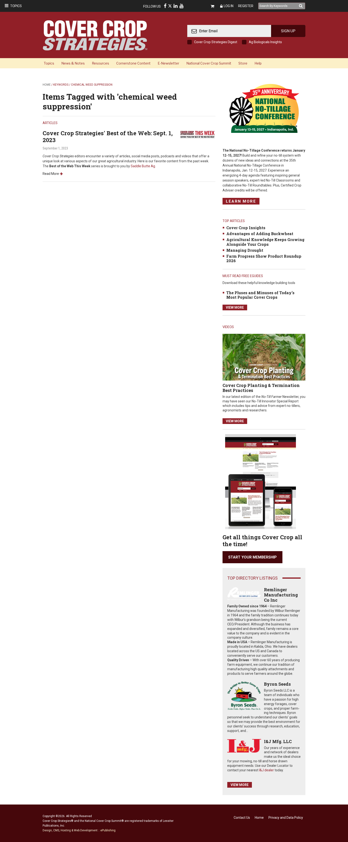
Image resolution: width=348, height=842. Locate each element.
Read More (51, 174)
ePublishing (108, 830)
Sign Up (288, 31)
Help (258, 63)
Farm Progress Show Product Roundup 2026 (263, 258)
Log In (228, 6)
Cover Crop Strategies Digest (215, 42)
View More (235, 307)
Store (242, 63)
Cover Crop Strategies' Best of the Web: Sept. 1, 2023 (108, 136)
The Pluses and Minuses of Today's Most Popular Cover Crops (260, 295)
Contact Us (242, 817)
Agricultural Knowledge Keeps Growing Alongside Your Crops (265, 242)
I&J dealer (266, 770)
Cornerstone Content (133, 63)
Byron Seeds (277, 684)
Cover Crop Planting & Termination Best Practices (261, 387)
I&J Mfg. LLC (278, 741)
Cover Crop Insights (245, 227)
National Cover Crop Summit (208, 63)
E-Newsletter (168, 63)
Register (245, 6)
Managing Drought (244, 250)
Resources (100, 63)
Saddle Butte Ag (143, 166)
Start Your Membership (252, 557)
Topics (16, 6)
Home (47, 84)
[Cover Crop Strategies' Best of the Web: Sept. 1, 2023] (197, 134)
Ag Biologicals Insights (265, 42)
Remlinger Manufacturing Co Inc (281, 595)
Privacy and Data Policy (285, 817)
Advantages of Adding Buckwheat (259, 233)
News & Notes (73, 63)
